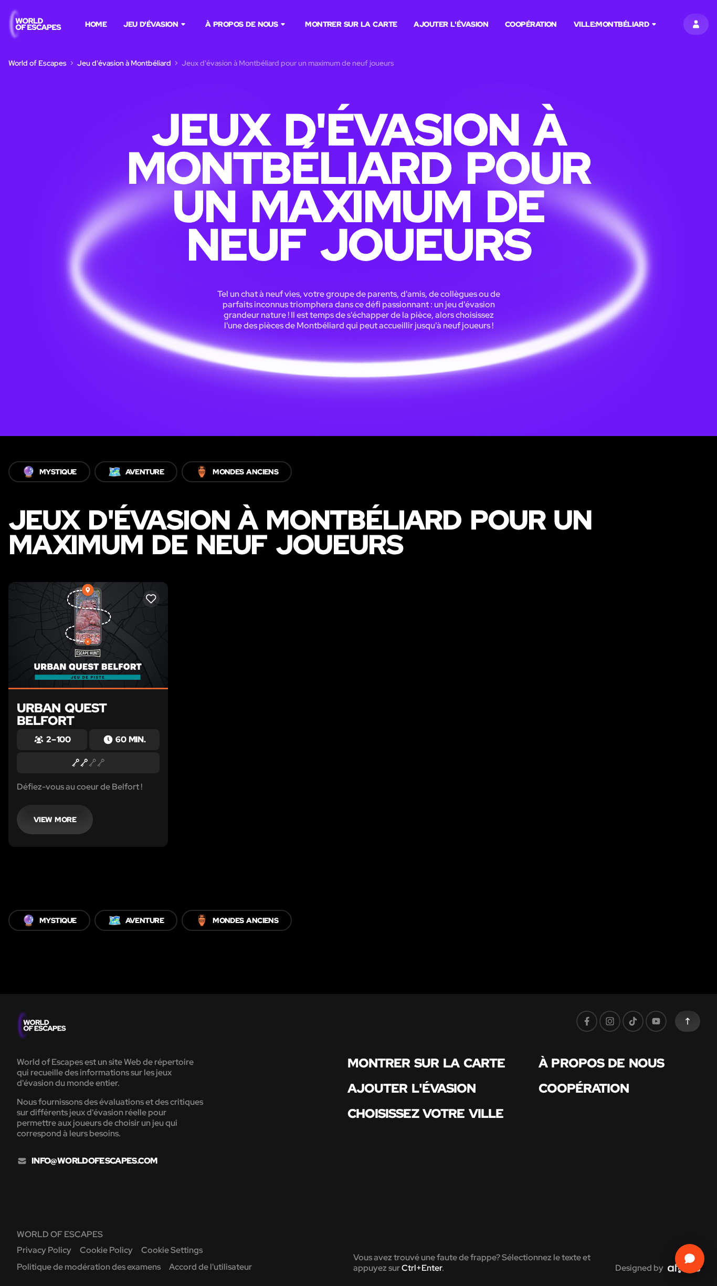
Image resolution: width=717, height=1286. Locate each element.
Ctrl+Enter (422, 1267)
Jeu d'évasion (150, 24)
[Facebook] (586, 1021)
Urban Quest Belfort (62, 714)
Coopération (531, 24)
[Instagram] (609, 1021)
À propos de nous (241, 24)
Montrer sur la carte (351, 24)
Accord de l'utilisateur (210, 1266)
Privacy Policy (44, 1250)
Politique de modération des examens (89, 1266)
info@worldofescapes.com (94, 1161)
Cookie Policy (106, 1250)
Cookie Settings (172, 1250)
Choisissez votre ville (425, 1113)
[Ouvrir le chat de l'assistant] (689, 1258)
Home (96, 24)
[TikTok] (633, 1021)
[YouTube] (656, 1021)
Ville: (611, 24)
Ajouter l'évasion (451, 24)
